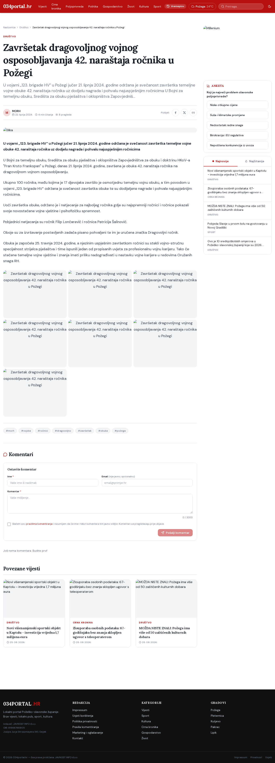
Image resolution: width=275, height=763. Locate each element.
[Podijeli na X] (184, 112)
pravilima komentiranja (39, 523)
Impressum (79, 710)
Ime (10, 476)
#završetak (84, 430)
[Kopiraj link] (193, 112)
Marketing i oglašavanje (87, 732)
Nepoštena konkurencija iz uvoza (232, 145)
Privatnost (256, 757)
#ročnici (43, 430)
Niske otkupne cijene (224, 105)
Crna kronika (56, 6)
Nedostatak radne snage (226, 125)
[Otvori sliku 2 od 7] (100, 294)
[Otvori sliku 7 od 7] (35, 392)
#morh (10, 430)
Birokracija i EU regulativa (227, 135)
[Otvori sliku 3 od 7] (165, 294)
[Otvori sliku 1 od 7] (35, 294)
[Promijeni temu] (269, 6)
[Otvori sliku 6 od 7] (165, 343)
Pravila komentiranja (85, 727)
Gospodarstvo (113, 6)
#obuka (103, 430)
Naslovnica (9, 27)
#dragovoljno (63, 430)
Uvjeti (268, 757)
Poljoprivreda (75, 6)
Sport (157, 6)
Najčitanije (256, 161)
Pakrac (215, 727)
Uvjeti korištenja (82, 715)
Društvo (24, 27)
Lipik (214, 732)
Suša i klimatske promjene (227, 115)
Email (118, 476)
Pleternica (217, 715)
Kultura (144, 6)
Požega (215, 710)
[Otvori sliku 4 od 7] (35, 343)
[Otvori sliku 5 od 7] (100, 343)
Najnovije (222, 161)
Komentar (14, 491)
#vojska (26, 430)
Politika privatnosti (84, 721)
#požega (120, 430)
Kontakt (77, 738)
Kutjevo (216, 721)
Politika (93, 6)
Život (130, 6)
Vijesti (42, 6)
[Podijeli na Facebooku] (175, 112)
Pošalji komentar (177, 533)
